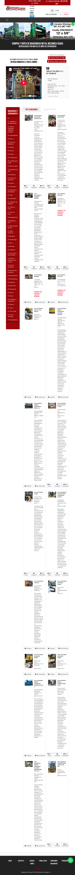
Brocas (11, 139)
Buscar (66, 14)
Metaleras (12, 236)
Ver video (26, 186)
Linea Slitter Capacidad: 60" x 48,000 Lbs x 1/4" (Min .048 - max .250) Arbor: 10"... (61, 203)
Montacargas (13, 239)
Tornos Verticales (10, 315)
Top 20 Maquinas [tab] (31, 109)
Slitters (11, 296)
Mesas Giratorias (10, 232)
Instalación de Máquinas (12, 202)
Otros (11, 243)
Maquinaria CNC (11, 221)
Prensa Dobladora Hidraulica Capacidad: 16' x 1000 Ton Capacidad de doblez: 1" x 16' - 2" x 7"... (62, 354)
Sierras (11, 292)
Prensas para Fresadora (12, 271)
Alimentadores (13, 135)
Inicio (10, 861)
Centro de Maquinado (11, 143)
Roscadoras (13, 289)
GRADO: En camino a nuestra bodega (61, 213)
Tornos (11, 308)
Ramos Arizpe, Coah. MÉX (57, 61)
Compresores (13, 157)
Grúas (11, 195)
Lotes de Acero (11, 213)
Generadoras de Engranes (12, 190)
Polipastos (12, 250)
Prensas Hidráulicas (11, 266)
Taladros (12, 304)
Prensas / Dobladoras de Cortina (12, 260)
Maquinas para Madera (13, 226)
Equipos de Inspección (12, 178)
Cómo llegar (43, 861)
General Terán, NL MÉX (57, 57)
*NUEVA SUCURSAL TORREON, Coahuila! (11, 129)
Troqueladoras (13, 320)
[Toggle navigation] (7, 20)
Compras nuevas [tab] (49, 109)
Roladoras (12, 282)
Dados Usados (14, 166)
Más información (42, 186)
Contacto (21, 861)
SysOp (52, 872)
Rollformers (13, 285)
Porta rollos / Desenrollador (12, 254)
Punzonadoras (13, 275)
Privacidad (65, 861)
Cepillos (12, 147)
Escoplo (12, 183)
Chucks (12, 150)
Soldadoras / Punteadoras (12, 300)
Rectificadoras (13, 279)
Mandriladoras (13, 217)
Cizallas (12, 154)
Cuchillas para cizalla (12, 161)
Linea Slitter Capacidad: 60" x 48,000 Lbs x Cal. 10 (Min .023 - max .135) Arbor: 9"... (38, 284)
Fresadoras (13, 186)
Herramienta (13, 198)
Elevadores (13, 174)
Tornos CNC (13, 311)
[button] (5, 36)
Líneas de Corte (11, 207)
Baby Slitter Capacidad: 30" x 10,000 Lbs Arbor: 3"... (38, 317)
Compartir (34, 187)
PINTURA (12, 246)
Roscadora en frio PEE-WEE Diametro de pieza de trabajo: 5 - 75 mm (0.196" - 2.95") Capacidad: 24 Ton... (38, 151)
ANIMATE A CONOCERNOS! (12, 122)
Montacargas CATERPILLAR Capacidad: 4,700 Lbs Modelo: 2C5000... (62, 533)
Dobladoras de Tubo (13, 170)
